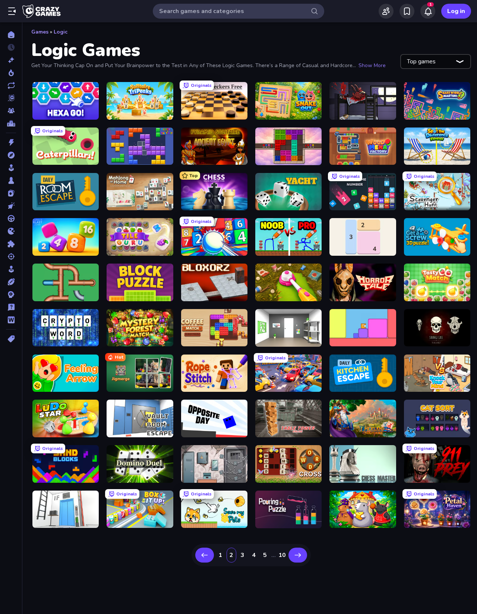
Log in (456, 11)
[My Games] (406, 11)
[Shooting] (11, 256)
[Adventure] (11, 155)
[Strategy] (11, 294)
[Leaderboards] (11, 123)
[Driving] (11, 218)
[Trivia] (11, 307)
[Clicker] (11, 205)
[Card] (11, 193)
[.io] (11, 231)
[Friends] (386, 11)
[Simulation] (11, 269)
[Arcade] (11, 167)
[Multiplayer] (11, 110)
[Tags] (11, 339)
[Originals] (11, 98)
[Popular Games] (11, 72)
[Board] (11, 180)
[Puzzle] (11, 243)
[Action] (11, 142)
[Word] (11, 320)
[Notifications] (427, 11)
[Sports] (11, 281)
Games (39, 31)
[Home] (11, 34)
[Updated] (11, 85)
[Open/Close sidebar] (12, 11)
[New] (11, 60)
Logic (60, 31)
